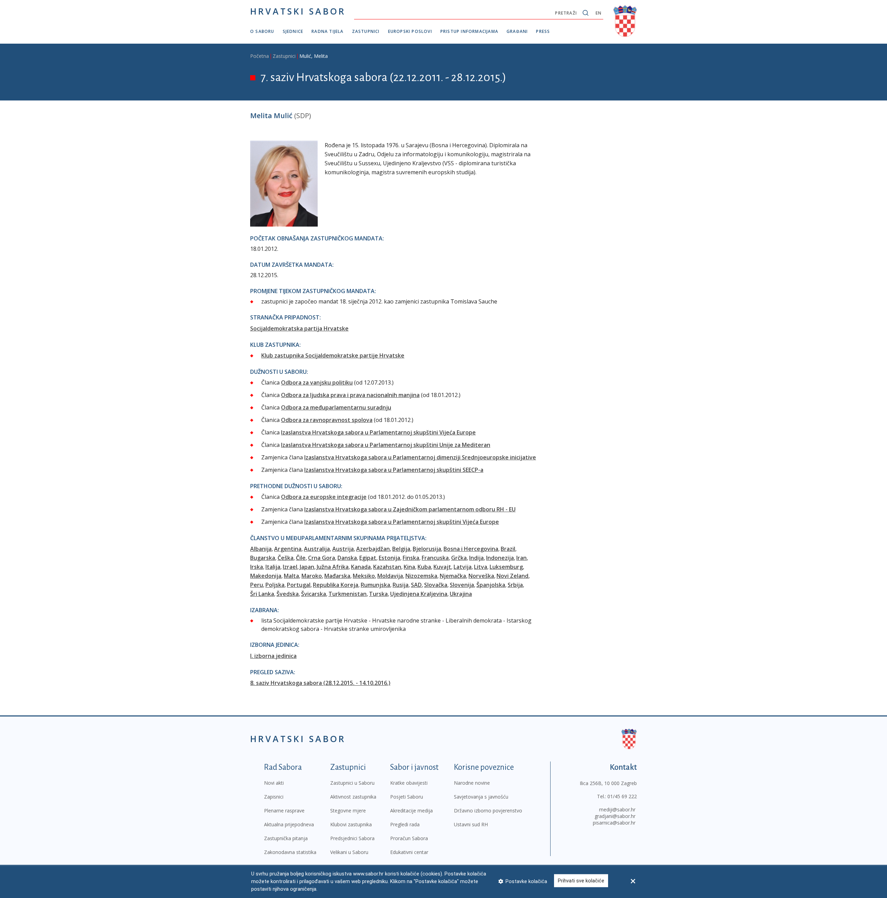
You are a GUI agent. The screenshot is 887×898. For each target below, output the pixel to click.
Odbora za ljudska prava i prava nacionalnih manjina (350, 395)
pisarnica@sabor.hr (614, 822)
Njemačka (453, 576)
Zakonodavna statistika (290, 852)
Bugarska (262, 558)
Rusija (401, 585)
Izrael (290, 567)
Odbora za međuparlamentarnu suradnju (336, 407)
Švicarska (313, 594)
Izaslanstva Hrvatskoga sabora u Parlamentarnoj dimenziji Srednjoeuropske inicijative (420, 457)
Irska (256, 567)
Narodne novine (472, 783)
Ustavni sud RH (471, 824)
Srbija (515, 585)
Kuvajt (442, 567)
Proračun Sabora (409, 838)
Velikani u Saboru (349, 852)
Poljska (274, 585)
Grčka (459, 558)
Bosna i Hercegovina (471, 549)
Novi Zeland (512, 576)
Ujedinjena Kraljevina (418, 594)
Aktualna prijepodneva (289, 824)
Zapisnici (273, 796)
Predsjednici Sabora (352, 838)
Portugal (298, 585)
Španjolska (490, 585)
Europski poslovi (410, 31)
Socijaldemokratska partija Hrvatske (299, 328)
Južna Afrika (333, 567)
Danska (347, 558)
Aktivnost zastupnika (353, 796)
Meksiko (364, 576)
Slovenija (462, 585)
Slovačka (435, 585)
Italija (272, 567)
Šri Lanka (262, 594)
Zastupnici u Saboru (352, 783)
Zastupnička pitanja (286, 838)
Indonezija (500, 558)
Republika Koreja (335, 585)
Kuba (424, 567)
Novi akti (274, 783)
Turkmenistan (347, 594)
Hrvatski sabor (298, 11)
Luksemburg (506, 567)
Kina (409, 567)
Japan (307, 567)
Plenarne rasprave (284, 810)
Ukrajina (461, 594)
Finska (411, 558)
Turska (378, 594)
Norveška (481, 576)
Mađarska (337, 576)
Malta (291, 576)
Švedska (287, 594)
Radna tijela (327, 31)
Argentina (287, 549)
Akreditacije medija (411, 810)
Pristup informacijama (469, 31)
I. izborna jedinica (273, 656)
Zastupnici (366, 31)
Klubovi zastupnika (351, 824)
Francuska (435, 558)
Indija (476, 558)
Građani (517, 31)
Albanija (261, 549)
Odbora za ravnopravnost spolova (326, 420)
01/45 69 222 (622, 796)
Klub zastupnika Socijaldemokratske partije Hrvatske (332, 355)
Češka (285, 558)
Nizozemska (421, 576)
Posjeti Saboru (406, 796)
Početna (259, 56)
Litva (480, 567)
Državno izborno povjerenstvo (488, 810)
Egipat (367, 558)
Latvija (463, 567)
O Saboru (262, 31)
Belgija (401, 549)
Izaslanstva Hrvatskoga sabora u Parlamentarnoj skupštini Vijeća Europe (378, 432)
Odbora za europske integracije (324, 497)
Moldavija (390, 576)
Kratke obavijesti (409, 783)
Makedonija (265, 576)
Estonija (389, 558)
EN (598, 13)
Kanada (361, 567)
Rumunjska (375, 585)
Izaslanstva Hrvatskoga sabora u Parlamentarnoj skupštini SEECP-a (393, 470)
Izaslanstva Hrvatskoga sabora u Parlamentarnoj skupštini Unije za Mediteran (385, 445)
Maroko (311, 576)
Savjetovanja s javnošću (481, 796)
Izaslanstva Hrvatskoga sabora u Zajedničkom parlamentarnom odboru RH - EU (410, 509)
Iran (521, 558)
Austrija (343, 549)
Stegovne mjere (348, 810)
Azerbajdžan (373, 549)
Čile (301, 558)
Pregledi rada (405, 824)
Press (543, 31)
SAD (416, 585)
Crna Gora (321, 558)
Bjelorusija (427, 549)
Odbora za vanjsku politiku (317, 382)
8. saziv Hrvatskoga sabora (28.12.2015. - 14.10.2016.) (320, 683)
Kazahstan (387, 567)
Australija (317, 549)
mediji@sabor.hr (617, 809)
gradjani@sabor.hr (615, 816)
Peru (256, 585)
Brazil (508, 549)
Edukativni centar (409, 852)
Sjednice (293, 31)
